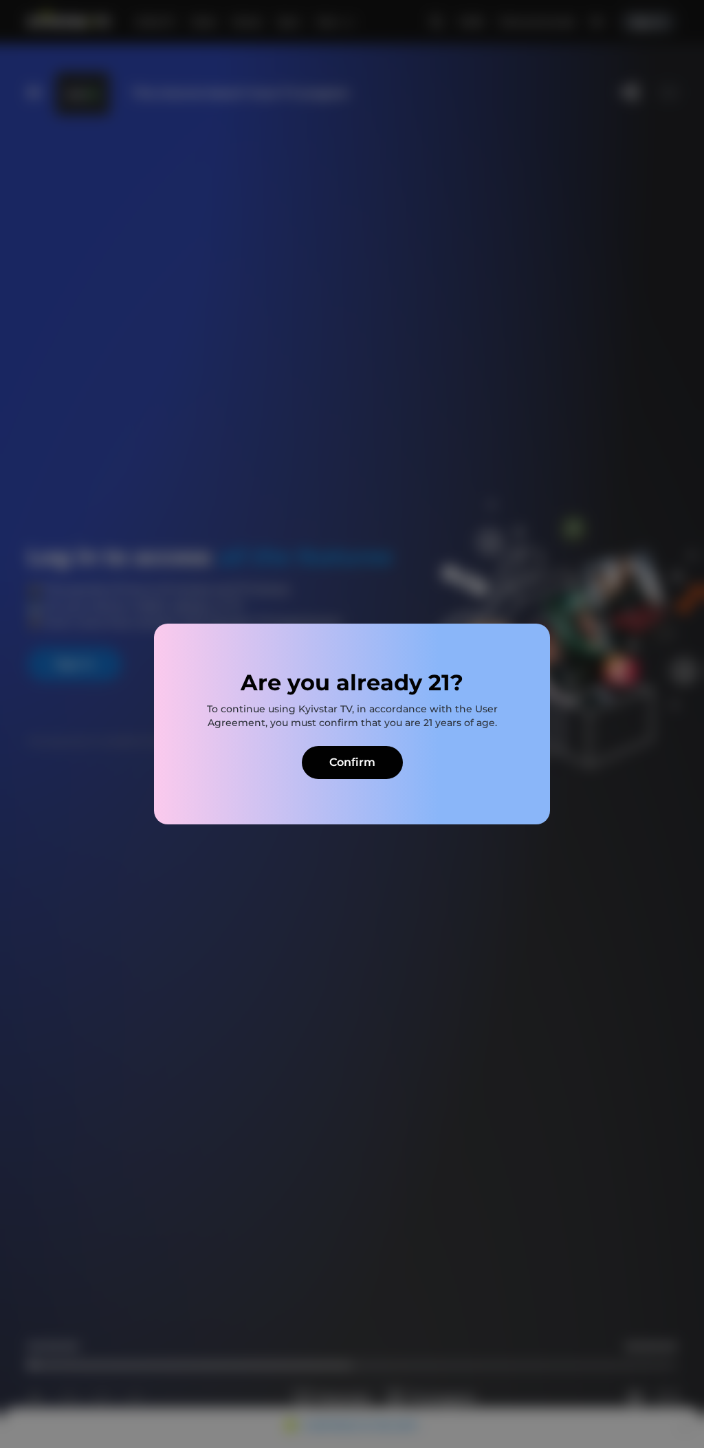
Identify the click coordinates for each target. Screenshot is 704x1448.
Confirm (352, 762)
